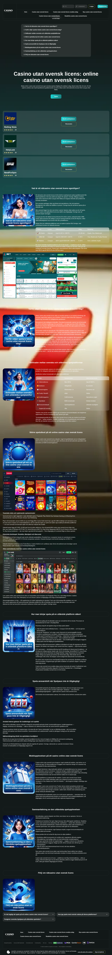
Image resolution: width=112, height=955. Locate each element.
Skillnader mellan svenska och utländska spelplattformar (42, 33)
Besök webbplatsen (69, 119)
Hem (25, 12)
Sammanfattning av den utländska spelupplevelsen (41, 51)
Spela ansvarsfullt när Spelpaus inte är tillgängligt (40, 44)
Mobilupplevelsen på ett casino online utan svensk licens (43, 47)
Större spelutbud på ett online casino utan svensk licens (42, 37)
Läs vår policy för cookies (85, 952)
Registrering (103, 6)
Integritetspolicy (8, 942)
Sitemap (50, 942)
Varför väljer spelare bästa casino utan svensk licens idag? (43, 29)
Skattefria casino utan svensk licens (76, 16)
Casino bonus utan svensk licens (49, 16)
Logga (92, 6)
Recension (68, 124)
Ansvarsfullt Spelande (19, 942)
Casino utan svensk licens (40, 12)
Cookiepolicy (38, 942)
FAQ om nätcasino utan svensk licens (37, 54)
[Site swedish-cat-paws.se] (10, 10)
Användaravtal (29, 942)
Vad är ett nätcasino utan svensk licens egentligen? (41, 26)
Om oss (44, 942)
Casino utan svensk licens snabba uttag (65, 12)
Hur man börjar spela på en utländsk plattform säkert (41, 40)
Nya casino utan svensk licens (92, 12)
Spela (56, 96)
